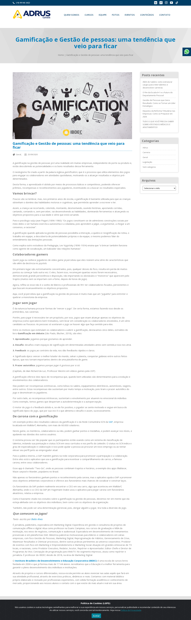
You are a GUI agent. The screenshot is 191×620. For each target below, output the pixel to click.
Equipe (103, 14)
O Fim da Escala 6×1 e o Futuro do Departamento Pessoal (158, 94)
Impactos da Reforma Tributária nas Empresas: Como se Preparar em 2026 (159, 114)
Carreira (146, 152)
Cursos (89, 14)
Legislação (147, 162)
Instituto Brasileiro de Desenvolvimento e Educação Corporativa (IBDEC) (56, 560)
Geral (145, 157)
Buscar (65, 22)
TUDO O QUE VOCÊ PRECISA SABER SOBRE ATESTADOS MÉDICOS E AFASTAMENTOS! (158, 124)
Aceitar (96, 615)
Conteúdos (147, 14)
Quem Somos (71, 14)
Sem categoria (149, 167)
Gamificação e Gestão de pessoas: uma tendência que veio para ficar (99, 55)
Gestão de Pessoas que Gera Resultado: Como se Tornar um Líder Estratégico (159, 103)
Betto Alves (37, 519)
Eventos (130, 14)
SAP (111, 421)
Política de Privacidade (131, 610)
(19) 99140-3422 (23, 2)
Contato (164, 14)
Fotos (115, 14)
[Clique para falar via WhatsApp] (186, 50)
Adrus (145, 147)
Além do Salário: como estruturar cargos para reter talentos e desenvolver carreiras (157, 84)
